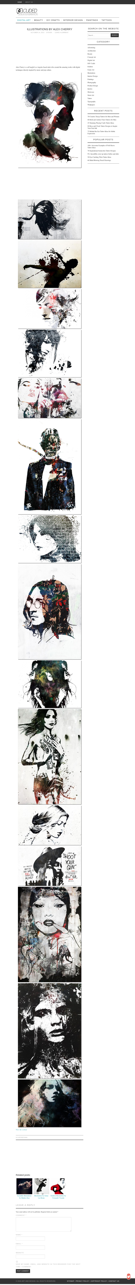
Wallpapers (91, 105)
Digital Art (24, 20)
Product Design (93, 85)
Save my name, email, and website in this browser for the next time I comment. (48, 1265)
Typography (92, 101)
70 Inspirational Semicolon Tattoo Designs (102, 151)
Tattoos (107, 20)
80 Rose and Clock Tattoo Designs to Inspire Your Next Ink (102, 127)
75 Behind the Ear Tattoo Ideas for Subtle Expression (101, 132)
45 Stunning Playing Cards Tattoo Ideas (101, 123)
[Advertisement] (49, 49)
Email (19, 1244)
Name (19, 1235)
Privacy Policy (82, 1281)
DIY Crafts (53, 20)
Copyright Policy (99, 1281)
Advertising (91, 47)
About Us (29, 2)
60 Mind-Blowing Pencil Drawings (99, 160)
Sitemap (70, 1281)
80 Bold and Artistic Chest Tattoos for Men (102, 120)
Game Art (91, 70)
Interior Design (73, 20)
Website (20, 1253)
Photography (92, 82)
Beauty (38, 20)
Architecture (92, 51)
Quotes (90, 89)
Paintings (92, 20)
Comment (21, 1215)
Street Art (91, 95)
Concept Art (92, 57)
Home (20, 2)
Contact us (114, 1281)
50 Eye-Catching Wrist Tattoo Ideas (99, 157)
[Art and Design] (27, 11)
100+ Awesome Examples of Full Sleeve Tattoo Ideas (101, 146)
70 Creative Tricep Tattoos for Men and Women (103, 116)
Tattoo (90, 98)
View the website (21, 1129)
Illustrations (21, 1137)
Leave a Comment (62, 32)
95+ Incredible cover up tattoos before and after (103, 154)
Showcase (91, 92)
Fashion (90, 66)
